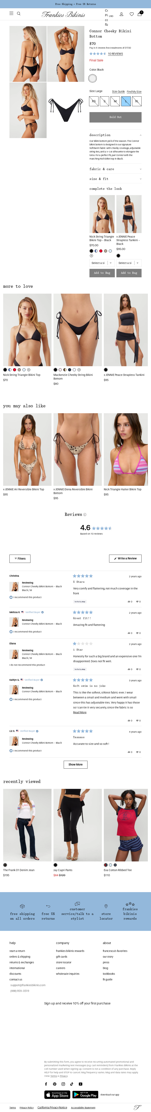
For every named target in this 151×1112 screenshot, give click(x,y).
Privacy (63, 1076)
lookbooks (109, 974)
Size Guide (118, 91)
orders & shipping (19, 956)
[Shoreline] (96, 251)
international (17, 968)
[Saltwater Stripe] (110, 251)
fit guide (107, 979)
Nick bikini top (107, 158)
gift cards (61, 956)
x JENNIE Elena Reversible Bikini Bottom (73, 491)
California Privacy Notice (52, 1107)
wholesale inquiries (67, 974)
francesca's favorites (115, 951)
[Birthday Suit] (105, 251)
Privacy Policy (26, 1107)
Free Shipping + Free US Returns (75, 4)
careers (60, 968)
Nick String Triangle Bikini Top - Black (101, 238)
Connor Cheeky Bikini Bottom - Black (42, 588)
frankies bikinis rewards (70, 951)
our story (108, 956)
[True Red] (100, 251)
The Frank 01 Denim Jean (18, 870)
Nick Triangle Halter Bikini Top (122, 489)
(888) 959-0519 (19, 991)
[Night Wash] (5, 865)
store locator (63, 962)
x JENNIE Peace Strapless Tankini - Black (128, 240)
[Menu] (11, 14)
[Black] (91, 251)
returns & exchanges (21, 962)
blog (105, 968)
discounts (15, 974)
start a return (17, 951)
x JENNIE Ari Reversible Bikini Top (23, 489)
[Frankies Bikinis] (63, 14)
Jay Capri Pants (62, 870)
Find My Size (134, 91)
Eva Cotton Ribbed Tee (118, 870)
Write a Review (129, 559)
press (106, 962)
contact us (15, 979)
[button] (19, 14)
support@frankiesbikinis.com (27, 985)
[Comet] (115, 865)
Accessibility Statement (83, 1107)
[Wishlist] (132, 14)
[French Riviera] (110, 865)
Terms (53, 1076)
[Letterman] (105, 865)
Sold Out (116, 117)
